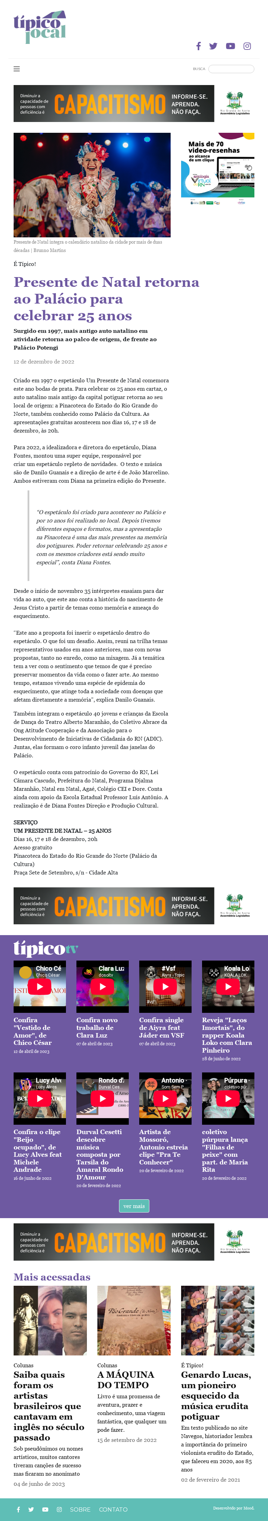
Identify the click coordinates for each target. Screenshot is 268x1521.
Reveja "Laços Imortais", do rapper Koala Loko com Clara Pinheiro (227, 1035)
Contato (113, 1509)
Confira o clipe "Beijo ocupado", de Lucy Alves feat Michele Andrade (38, 1150)
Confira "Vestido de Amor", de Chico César (33, 1031)
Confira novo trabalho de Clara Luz (97, 1027)
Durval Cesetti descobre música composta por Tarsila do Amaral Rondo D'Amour (99, 1154)
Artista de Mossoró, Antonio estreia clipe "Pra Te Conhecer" (163, 1146)
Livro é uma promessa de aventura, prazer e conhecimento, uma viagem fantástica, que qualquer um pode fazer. (131, 1413)
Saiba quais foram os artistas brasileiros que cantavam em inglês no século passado (49, 1406)
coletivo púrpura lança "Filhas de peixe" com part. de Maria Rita (225, 1150)
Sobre (80, 1509)
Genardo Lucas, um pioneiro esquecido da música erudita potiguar (216, 1395)
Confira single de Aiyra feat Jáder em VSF (161, 1027)
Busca (199, 69)
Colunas (24, 1365)
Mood (248, 1508)
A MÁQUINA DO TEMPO (125, 1379)
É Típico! (192, 1365)
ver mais (134, 1206)
